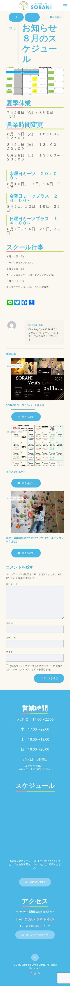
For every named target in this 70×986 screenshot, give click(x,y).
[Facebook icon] (31, 973)
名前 (9, 623)
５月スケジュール (16, 471)
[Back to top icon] (35, 957)
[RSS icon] (39, 973)
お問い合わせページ (39, 926)
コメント (11, 583)
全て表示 (56, 17)
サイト (9, 651)
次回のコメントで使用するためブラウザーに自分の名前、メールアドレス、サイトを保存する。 (34, 667)
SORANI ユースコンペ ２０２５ (26, 405)
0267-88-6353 (40, 919)
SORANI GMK (35, 325)
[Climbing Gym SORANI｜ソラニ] (35, 5)
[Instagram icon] (35, 973)
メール (10, 637)
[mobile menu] (65, 5)
